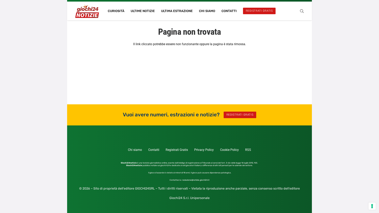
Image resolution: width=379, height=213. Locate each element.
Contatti (153, 150)
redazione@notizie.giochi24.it (195, 180)
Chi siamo (135, 150)
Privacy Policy (204, 150)
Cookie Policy (229, 150)
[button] (302, 11)
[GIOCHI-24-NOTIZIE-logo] (87, 11)
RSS (248, 150)
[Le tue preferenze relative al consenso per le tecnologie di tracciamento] (372, 206)
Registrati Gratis (177, 150)
